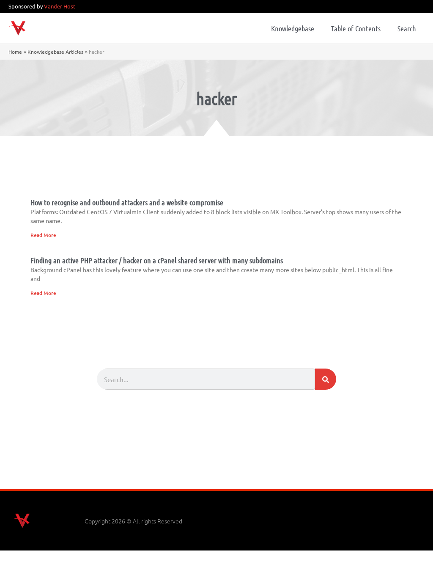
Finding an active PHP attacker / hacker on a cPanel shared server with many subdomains (156, 260)
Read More (43, 235)
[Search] (325, 379)
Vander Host (59, 6)
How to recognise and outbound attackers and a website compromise (126, 202)
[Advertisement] (216, 466)
